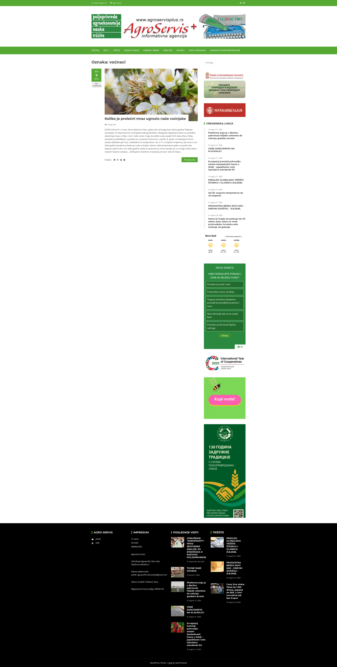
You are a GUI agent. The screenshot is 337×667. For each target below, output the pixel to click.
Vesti (105, 50)
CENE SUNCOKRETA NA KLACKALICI (221, 150)
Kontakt (134, 542)
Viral (170, 663)
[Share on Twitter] (117, 160)
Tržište (116, 50)
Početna (95, 50)
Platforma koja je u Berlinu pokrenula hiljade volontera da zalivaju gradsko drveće (225, 136)
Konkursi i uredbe (151, 50)
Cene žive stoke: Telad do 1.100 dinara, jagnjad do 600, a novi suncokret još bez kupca (235, 591)
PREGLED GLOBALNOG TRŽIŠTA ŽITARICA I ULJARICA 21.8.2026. (226, 181)
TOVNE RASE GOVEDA (194, 569)
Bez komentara (97, 85)
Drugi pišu (167, 50)
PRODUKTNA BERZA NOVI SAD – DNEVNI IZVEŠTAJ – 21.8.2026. (226, 207)
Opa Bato (181, 50)
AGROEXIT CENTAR (131, 50)
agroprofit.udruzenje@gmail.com (152, 574)
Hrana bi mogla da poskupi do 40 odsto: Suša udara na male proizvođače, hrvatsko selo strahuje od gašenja (226, 223)
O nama (134, 539)
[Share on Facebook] (114, 160)
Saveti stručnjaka (197, 50)
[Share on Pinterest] (121, 160)
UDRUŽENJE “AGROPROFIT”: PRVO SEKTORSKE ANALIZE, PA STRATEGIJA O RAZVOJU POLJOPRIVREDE (196, 548)
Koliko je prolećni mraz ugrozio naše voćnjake (145, 119)
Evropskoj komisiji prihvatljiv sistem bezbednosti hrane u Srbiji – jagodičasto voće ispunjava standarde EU (224, 165)
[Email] (124, 160)
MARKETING (136, 546)
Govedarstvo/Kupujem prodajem (225, 50)
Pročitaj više (189, 159)
